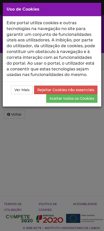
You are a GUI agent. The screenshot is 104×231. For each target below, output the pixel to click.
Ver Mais (22, 90)
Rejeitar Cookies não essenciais (65, 90)
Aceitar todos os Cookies (71, 98)
